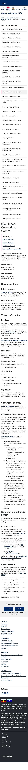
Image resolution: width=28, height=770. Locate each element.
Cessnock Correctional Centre (11, 42)
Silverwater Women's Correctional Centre (12, 198)
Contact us (4, 624)
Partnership (4, 648)
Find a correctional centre (9, 25)
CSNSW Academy (6, 671)
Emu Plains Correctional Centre (11, 77)
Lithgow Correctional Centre (10, 129)
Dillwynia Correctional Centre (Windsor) (11, 71)
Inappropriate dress (7, 436)
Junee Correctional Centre (10, 116)
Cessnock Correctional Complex (11, 47)
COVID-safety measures (8, 406)
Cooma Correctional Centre (10, 62)
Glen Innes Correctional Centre (12, 92)
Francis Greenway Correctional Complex (11, 82)
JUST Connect (10, 332)
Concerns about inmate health (12, 249)
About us (4, 621)
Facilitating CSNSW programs (10, 645)
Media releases (5, 629)
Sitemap (4, 734)
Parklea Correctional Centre (10, 182)
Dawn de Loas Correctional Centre (12, 66)
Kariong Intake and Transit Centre (12, 120)
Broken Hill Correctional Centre (11, 38)
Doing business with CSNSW (9, 643)
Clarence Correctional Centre (11, 51)
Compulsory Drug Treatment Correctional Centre (10, 56)
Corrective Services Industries (11, 673)
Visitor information (8, 243)
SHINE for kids (6, 680)
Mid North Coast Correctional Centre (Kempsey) (13, 172)
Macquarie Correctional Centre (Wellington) (11, 143)
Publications (5, 666)
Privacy (5, 737)
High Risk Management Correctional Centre (13, 101)
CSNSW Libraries (6, 659)
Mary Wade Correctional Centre (11, 155)
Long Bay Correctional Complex (11, 133)
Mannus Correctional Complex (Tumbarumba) (11, 149)
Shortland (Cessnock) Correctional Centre (12, 187)
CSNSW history (6, 634)
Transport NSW (6, 292)
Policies (3, 664)
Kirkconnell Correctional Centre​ (11, 124)
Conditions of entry (9, 246)
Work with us (5, 638)
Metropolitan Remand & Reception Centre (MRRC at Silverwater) (12, 160)
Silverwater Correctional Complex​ (12, 193)
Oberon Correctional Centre (10, 178)
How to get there (8, 239)
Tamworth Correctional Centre (11, 214)
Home (2, 17)
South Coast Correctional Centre (12, 203)
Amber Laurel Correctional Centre (12, 29)
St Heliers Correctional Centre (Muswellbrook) (11, 209)
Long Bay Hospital (7, 138)
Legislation (4, 661)
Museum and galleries (7, 631)
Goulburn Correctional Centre (11, 96)
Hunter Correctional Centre (10, 107)
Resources (4, 652)
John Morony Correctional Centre (12, 111)
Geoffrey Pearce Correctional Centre (13, 87)
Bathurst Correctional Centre (11, 33)
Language (24, 8)
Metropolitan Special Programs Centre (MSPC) (14, 166)
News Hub (4, 626)
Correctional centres (11, 17)
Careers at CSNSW (7, 640)
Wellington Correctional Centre (11, 219)
